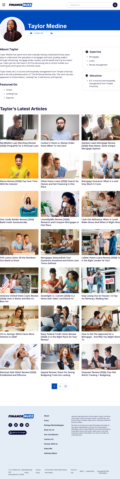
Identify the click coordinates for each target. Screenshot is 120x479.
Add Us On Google (18, 433)
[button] (3, 5)
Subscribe (48, 448)
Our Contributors (51, 434)
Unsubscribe (90, 471)
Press (46, 420)
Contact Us (48, 439)
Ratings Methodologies (54, 425)
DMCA (82, 471)
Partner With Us (51, 444)
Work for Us (49, 430)
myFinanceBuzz (50, 453)
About (46, 416)
